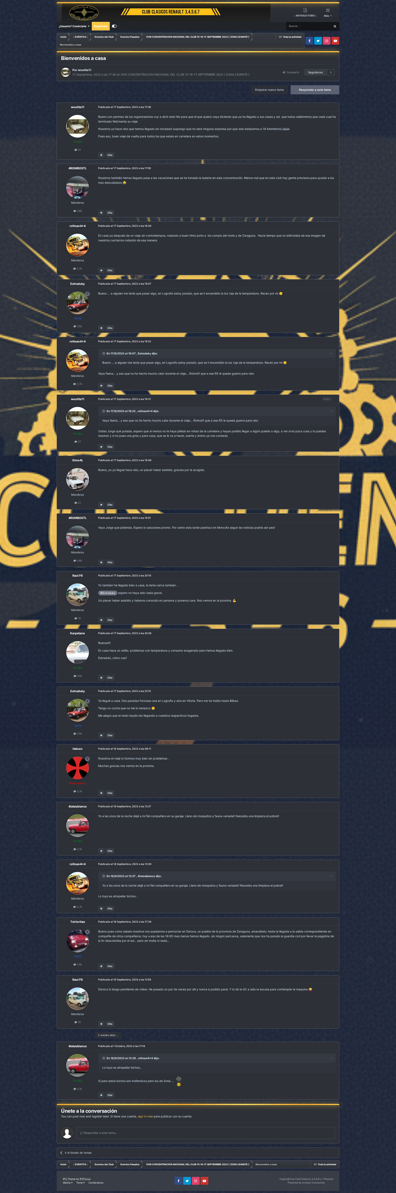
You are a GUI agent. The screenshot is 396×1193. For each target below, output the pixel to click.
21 (79, 149)
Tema (79, 1182)
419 (79, 676)
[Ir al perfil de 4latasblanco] (77, 825)
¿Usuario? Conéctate (73, 26)
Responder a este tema (315, 89)
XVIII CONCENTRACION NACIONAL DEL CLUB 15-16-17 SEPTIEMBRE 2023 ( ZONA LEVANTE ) (185, 74)
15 (79, 618)
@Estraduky (107, 593)
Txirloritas (77, 921)
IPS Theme (69, 1178)
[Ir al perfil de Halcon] (77, 768)
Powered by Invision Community (306, 1182)
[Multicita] (101, 155)
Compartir (292, 72)
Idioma (67, 1182)
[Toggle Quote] (104, 353)
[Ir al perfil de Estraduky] (77, 303)
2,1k (79, 791)
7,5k (79, 326)
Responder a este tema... (100, 1133)
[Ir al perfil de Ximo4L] (77, 479)
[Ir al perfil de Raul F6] (77, 594)
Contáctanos (95, 1182)
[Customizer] (114, 26)
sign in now (145, 1116)
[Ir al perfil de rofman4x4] (77, 245)
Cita (109, 155)
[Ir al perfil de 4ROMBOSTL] (77, 187)
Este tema (319, 26)
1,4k (79, 964)
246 (79, 211)
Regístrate (101, 26)
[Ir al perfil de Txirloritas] (77, 941)
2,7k (79, 268)
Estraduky (77, 283)
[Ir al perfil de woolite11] (65, 72)
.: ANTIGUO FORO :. (305, 15)
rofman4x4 (78, 226)
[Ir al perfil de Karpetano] (77, 652)
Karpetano (77, 633)
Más (327, 15)
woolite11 (84, 70)
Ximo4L (77, 460)
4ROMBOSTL (77, 168)
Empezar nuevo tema (269, 89)
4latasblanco (77, 806)
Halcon (77, 748)
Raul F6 (77, 575)
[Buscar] (335, 26)
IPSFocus (85, 1178)
